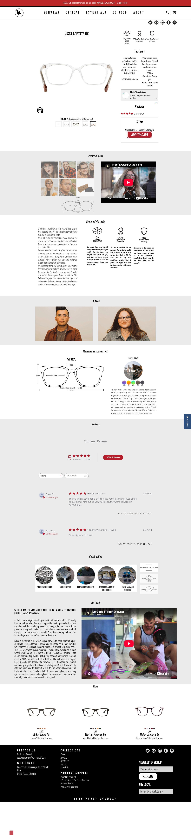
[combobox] (51, 475)
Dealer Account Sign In (26, 773)
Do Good (120, 12)
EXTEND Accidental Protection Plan (75, 780)
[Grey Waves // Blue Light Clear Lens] (85, 124)
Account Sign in (67, 783)
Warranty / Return (68, 777)
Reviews (139, 106)
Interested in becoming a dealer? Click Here (32, 768)
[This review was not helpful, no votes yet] (149, 513)
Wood (63, 754)
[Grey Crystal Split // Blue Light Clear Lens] (66, 124)
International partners (69, 786)
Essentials (96, 12)
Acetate (64, 757)
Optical (73, 12)
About (138, 12)
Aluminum (65, 760)
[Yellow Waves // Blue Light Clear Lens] (93, 124)
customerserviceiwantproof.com (31, 757)
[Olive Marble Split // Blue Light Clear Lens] (75, 124)
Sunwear (52, 12)
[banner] (19, 13)
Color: (77, 119)
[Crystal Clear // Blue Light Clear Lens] (59, 124)
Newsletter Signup (150, 762)
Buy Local (145, 785)
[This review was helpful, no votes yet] (144, 513)
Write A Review (113, 457)
